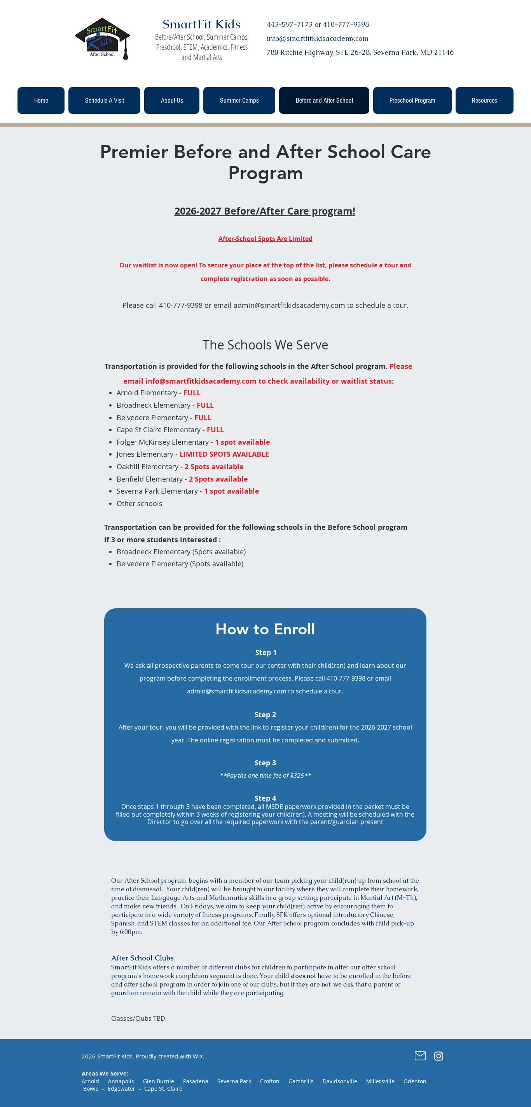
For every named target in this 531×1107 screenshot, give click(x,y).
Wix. (198, 1056)
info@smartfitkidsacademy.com (201, 381)
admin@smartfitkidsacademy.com (289, 305)
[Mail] (420, 1056)
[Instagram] (439, 1056)
